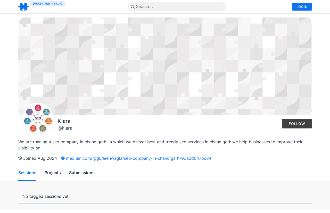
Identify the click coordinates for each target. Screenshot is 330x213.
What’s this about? (48, 4)
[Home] (42, 7)
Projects (53, 172)
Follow (297, 123)
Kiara (63, 121)
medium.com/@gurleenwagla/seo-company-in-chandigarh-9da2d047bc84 (138, 158)
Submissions (82, 172)
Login (302, 7)
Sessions (27, 172)
